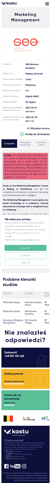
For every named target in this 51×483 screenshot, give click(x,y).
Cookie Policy (28, 239)
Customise (25, 255)
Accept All (25, 248)
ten (14, 177)
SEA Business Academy (30, 312)
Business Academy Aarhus (33, 303)
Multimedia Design (11, 302)
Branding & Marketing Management (13, 321)
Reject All (25, 262)
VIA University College (31, 321)
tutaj (43, 171)
